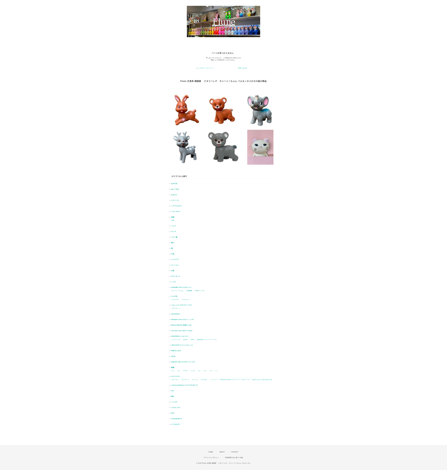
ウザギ (185, 371)
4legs (173, 356)
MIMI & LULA (176, 351)
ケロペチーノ (175, 308)
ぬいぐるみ (175, 189)
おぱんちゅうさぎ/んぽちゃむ (262, 379)
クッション (175, 265)
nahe (192, 339)
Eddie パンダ (199, 290)
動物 (172, 367)
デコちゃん (175, 299)
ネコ (172, 371)
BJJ (172, 413)
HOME (210, 452)
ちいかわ (204, 379)
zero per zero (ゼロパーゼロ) (181, 330)
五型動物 (189, 290)
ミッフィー (213, 379)
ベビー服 (174, 237)
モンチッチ (185, 379)
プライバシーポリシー (211, 457)
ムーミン (195, 379)
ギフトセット (175, 276)
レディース (175, 200)
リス (199, 371)
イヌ (178, 371)
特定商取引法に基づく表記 (234, 457)
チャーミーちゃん (177, 290)
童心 (172, 396)
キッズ (173, 231)
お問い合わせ (242, 68)
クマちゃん (185, 299)
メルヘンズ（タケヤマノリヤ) (181, 305)
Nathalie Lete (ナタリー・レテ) (182, 319)
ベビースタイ (175, 211)
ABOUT (222, 452)
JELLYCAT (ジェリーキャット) (182, 345)
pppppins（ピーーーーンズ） (207, 339)
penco (185, 339)
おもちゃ (174, 195)
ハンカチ (174, 402)
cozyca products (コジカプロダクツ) (184, 385)
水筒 (172, 220)
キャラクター (175, 376)
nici (172, 391)
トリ (216, 371)
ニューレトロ (175, 339)
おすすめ (174, 183)
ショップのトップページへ (205, 68)
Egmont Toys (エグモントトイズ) (183, 362)
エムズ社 (174, 296)
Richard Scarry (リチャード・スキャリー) (234, 379)
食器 (172, 217)
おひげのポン (175, 314)
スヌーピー (175, 379)
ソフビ (173, 282)
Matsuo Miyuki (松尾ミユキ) (181, 325)
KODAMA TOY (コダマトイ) (181, 287)
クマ (205, 371)
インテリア (175, 259)
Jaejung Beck (176, 418)
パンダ (192, 371)
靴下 (172, 242)
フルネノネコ (175, 407)
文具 (172, 254)
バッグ (173, 226)
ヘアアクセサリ (176, 206)
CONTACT (235, 452)
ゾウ (210, 371)
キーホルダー (175, 424)
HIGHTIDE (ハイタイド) (179, 336)
